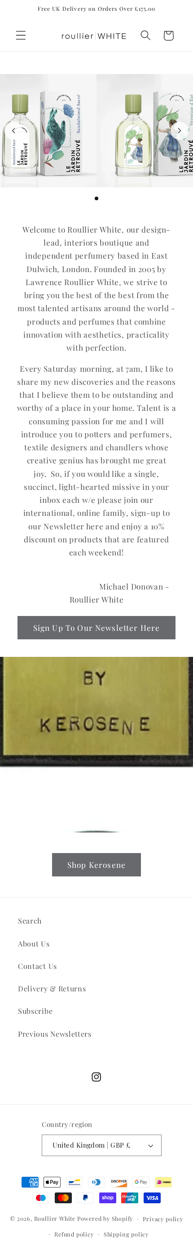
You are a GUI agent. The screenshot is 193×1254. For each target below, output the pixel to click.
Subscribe (35, 1011)
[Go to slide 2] (89, 198)
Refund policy (73, 1234)
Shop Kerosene (96, 864)
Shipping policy (126, 1234)
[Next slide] (180, 131)
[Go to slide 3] (96, 198)
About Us (34, 943)
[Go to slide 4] (103, 198)
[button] (20, 35)
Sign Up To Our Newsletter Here (96, 627)
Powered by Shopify (105, 1218)
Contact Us (37, 966)
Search (30, 920)
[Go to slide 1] (82, 198)
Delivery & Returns (52, 988)
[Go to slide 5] (111, 198)
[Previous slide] (13, 131)
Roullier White (54, 1218)
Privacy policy (163, 1219)
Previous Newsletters (55, 1033)
